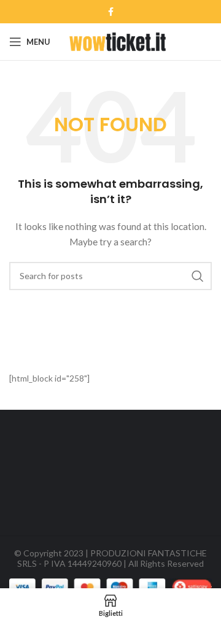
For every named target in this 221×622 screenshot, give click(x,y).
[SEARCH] (198, 276)
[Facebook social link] (110, 12)
